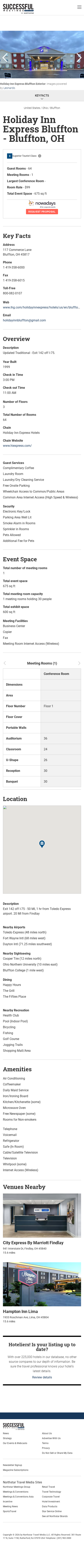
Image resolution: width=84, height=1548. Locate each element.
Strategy (7, 1438)
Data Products (49, 1506)
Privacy (46, 1448)
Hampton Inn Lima (20, 1311)
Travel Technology (51, 1491)
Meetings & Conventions (15, 1491)
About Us (47, 1433)
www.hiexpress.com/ (17, 446)
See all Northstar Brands (55, 1516)
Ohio (45, 107)
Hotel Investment (51, 1501)
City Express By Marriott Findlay (33, 1242)
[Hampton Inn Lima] (42, 1284)
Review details (42, 1377)
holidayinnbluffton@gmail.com (24, 320)
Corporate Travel (51, 1496)
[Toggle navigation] (79, 7)
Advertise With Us (51, 1438)
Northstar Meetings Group (16, 1487)
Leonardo (9, 88)
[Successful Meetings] (23, 1426)
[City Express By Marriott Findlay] (42, 1215)
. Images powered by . (33, 86)
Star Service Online (52, 1511)
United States (32, 107)
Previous (4, 58)
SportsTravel (9, 1511)
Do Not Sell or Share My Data (57, 1453)
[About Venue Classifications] (39, 155)
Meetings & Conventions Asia (18, 1496)
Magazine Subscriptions (15, 1470)
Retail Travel (48, 1487)
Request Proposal (41, 211)
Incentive (7, 1501)
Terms (45, 1443)
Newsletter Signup (12, 1465)
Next (79, 58)
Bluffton (55, 107)
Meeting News (10, 1506)
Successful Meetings (24, 9)
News (6, 1433)
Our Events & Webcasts (15, 1443)
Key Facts (42, 95)
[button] (42, 845)
